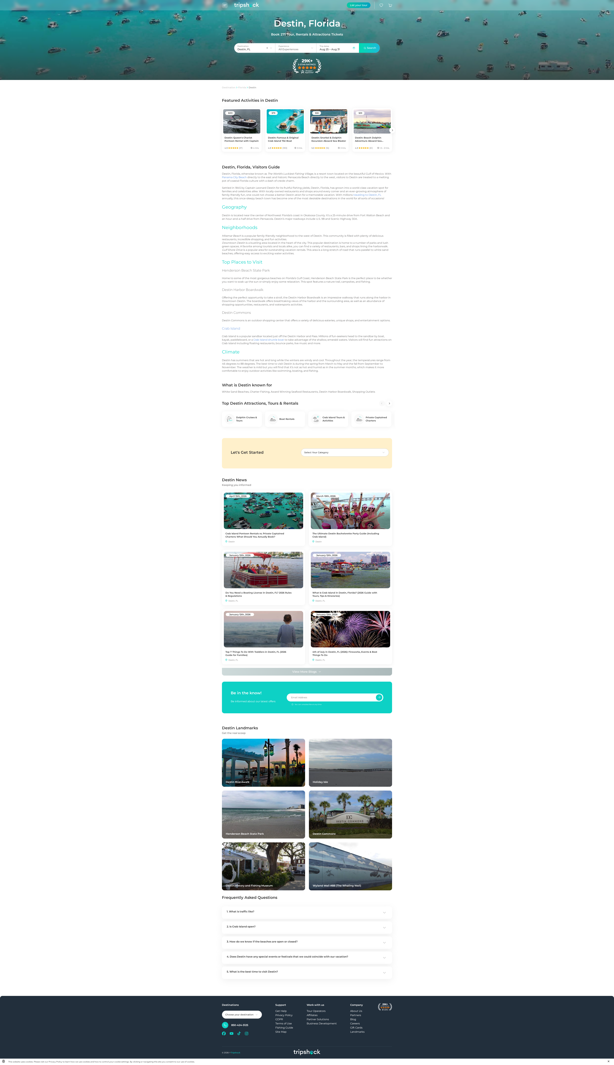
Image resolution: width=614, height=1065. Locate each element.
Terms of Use (283, 1023)
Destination (229, 87)
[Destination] (271, 48)
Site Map (281, 1031)
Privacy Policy (284, 1015)
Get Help (281, 1011)
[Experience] (312, 48)
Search (371, 47)
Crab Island (231, 328)
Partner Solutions (318, 1019)
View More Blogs (304, 671)
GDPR (279, 1019)
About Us (356, 1011)
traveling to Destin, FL (367, 194)
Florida (242, 87)
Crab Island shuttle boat (268, 339)
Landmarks (357, 1031)
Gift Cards (356, 1027)
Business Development (322, 1023)
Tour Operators (316, 1011)
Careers (355, 1023)
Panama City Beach (234, 177)
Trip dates (324, 46)
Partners (355, 1015)
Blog (353, 1019)
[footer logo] (307, 1053)
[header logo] (243, 5)
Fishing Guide (284, 1027)
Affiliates (312, 1015)
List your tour (358, 5)
